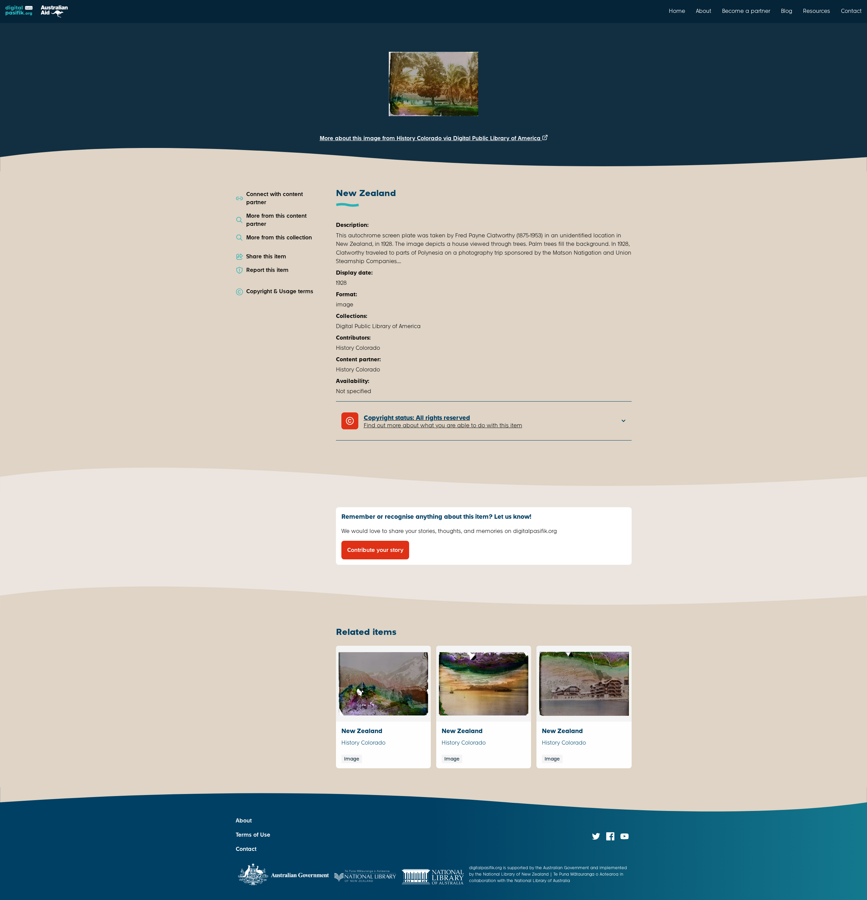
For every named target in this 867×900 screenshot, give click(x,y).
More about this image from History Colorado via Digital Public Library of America (431, 138)
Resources (816, 10)
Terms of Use (253, 834)
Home (677, 10)
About (703, 10)
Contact (851, 10)
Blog (786, 10)
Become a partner (746, 10)
